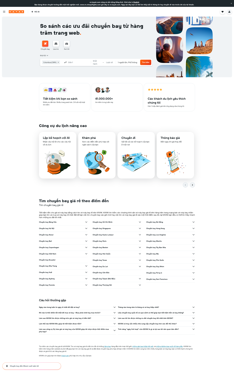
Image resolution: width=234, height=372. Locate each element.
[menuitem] (45, 45)
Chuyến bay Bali (45, 241)
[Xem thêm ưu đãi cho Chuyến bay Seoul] (86, 234)
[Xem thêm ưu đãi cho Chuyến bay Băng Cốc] (86, 222)
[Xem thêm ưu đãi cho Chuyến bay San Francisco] (193, 279)
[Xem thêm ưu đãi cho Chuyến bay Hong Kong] (193, 228)
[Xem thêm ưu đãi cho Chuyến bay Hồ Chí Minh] (139, 222)
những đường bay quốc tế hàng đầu (169, 346)
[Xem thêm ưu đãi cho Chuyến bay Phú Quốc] (193, 260)
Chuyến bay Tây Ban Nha (156, 247)
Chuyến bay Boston (100, 247)
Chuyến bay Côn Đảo (101, 272)
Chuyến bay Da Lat (100, 266)
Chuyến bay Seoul (46, 235)
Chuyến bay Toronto (47, 285)
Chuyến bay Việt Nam (47, 254)
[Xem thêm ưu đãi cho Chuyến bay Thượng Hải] (139, 285)
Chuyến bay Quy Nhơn (155, 266)
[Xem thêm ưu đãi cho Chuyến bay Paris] (139, 241)
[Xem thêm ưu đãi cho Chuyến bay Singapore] (139, 228)
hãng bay (107, 346)
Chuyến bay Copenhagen (49, 247)
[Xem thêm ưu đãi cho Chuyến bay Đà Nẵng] (193, 222)
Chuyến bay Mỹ (152, 254)
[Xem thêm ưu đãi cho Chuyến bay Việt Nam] (86, 253)
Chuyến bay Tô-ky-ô (154, 273)
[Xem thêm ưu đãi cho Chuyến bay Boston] (139, 247)
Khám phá (89, 138)
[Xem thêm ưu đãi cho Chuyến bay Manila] (193, 241)
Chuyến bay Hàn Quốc (101, 254)
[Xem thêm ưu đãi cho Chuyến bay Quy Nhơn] (193, 266)
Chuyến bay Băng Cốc (48, 222)
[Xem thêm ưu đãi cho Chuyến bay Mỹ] (193, 253)
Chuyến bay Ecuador (47, 260)
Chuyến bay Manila (154, 241)
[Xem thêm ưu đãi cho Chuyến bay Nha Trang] (86, 266)
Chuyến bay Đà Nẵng (154, 222)
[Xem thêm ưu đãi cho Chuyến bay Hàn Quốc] (139, 253)
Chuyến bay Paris (99, 241)
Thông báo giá (170, 138)
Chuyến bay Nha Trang (48, 266)
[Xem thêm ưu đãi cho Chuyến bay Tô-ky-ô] (193, 272)
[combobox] (44, 55)
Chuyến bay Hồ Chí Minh (102, 222)
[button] (231, 3)
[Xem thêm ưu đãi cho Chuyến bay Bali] (86, 241)
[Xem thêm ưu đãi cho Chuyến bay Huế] (86, 272)
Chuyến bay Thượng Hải (102, 285)
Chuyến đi (128, 138)
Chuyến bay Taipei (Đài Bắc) (104, 279)
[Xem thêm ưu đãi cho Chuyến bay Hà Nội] (86, 228)
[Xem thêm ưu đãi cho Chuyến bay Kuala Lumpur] (139, 234)
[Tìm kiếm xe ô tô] (66, 44)
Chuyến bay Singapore (102, 228)
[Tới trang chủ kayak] (16, 11)
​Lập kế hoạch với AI (56, 138)
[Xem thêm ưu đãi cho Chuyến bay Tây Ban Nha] (193, 247)
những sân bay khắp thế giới (142, 346)
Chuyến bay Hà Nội (46, 228)
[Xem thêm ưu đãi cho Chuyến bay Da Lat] (139, 266)
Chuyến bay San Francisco (156, 279)
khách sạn (65, 356)
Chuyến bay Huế (45, 272)
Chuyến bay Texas (100, 260)
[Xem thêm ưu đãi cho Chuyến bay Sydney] (86, 278)
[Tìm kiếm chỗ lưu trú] (56, 44)
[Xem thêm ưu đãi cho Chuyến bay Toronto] (86, 285)
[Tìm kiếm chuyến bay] (45, 44)
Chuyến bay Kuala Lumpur (103, 235)
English (136, 2)
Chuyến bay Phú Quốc (155, 260)
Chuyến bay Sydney (47, 279)
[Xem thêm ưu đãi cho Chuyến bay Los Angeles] (193, 234)
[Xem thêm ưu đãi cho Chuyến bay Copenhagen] (86, 247)
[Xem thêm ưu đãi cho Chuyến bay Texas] (139, 260)
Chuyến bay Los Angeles (156, 235)
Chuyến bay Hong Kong (155, 228)
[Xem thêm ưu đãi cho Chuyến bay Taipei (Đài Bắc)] (139, 278)
